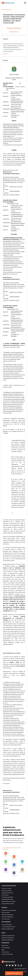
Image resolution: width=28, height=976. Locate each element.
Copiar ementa (13, 32)
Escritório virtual (6, 919)
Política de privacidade (7, 954)
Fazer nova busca (5, 9)
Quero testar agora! (13, 973)
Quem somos (5, 945)
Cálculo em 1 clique (6, 888)
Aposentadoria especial (7, 899)
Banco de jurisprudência (7, 914)
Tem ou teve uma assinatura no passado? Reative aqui (12, 848)
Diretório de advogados (7, 916)
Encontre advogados (7, 924)
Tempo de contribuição (7, 897)
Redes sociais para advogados (9, 910)
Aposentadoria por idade (8, 903)
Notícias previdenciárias (7, 929)
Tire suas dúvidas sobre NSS (8, 926)
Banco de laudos (6, 912)
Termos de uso (5, 952)
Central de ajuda (6, 947)
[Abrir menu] (25, 3)
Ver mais (5, 54)
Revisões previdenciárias (8, 937)
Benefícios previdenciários (8, 935)
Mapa (3, 950)
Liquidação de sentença (7, 892)
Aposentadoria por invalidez (9, 901)
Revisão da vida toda (7, 890)
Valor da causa (5, 895)
